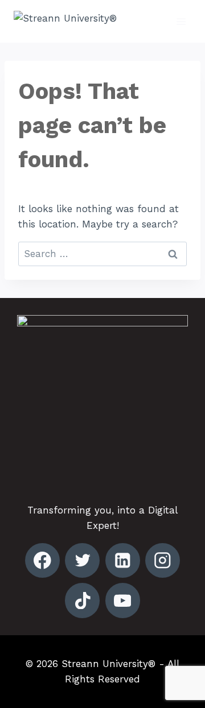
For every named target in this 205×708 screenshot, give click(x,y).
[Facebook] (42, 560)
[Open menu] (180, 21)
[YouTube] (122, 600)
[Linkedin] (122, 560)
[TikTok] (82, 600)
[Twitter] (82, 560)
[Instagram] (162, 560)
